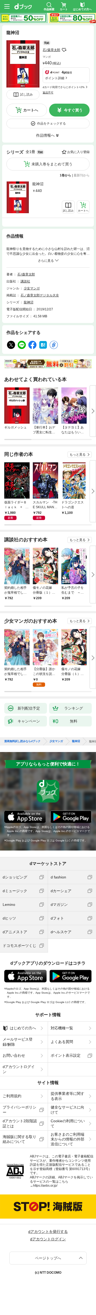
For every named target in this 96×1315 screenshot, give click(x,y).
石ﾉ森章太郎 (51, 50)
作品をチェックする (51, 123)
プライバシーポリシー (19, 1109)
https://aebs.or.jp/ (45, 1185)
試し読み (26, 94)
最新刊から (82, 175)
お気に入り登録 (78, 152)
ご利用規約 (12, 1096)
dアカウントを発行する (48, 1231)
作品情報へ (45, 135)
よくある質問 (62, 1042)
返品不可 (48, 92)
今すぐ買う (73, 110)
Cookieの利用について (68, 1123)
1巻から (65, 175)
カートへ (30, 110)
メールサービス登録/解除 (18, 1041)
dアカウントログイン (19, 1069)
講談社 (25, 281)
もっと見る (78, 454)
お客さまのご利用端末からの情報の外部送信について (67, 1139)
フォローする (64, 50)
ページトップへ (48, 1258)
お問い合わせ (14, 1055)
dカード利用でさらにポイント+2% (64, 87)
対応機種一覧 (62, 1028)
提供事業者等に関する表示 (67, 1095)
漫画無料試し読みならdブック (22, 741)
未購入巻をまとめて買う (52, 164)
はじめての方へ (23, 1028)
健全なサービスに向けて (67, 1109)
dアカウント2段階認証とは (20, 1123)
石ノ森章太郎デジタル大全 (40, 295)
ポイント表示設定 (66, 1055)
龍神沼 (37, 184)
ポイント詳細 (54, 78)
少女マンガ (32, 288)
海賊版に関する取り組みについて (19, 1139)
